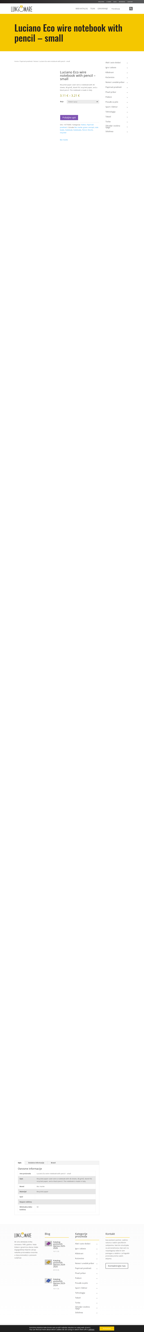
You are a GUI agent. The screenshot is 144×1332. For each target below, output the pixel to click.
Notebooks (77, 130)
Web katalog (82, 8)
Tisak (92, 8)
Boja (61, 101)
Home (16, 61)
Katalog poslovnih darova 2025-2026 (59, 1245)
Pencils (90, 130)
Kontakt (130, 1)
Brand (53, 1163)
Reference (122, 1)
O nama (109, 1)
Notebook (68, 130)
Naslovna (101, 1)
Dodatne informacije (36, 1163)
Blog (115, 1)
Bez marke (78, 127)
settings (91, 1330)
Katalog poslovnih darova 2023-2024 (59, 1282)
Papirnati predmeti (26, 61)
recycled (63, 133)
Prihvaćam (107, 1328)
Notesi (36, 61)
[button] (50, 74)
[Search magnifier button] (131, 8)
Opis (19, 1163)
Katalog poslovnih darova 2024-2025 (59, 1263)
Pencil (84, 130)
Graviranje (103, 8)
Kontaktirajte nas (117, 1265)
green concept (88, 127)
